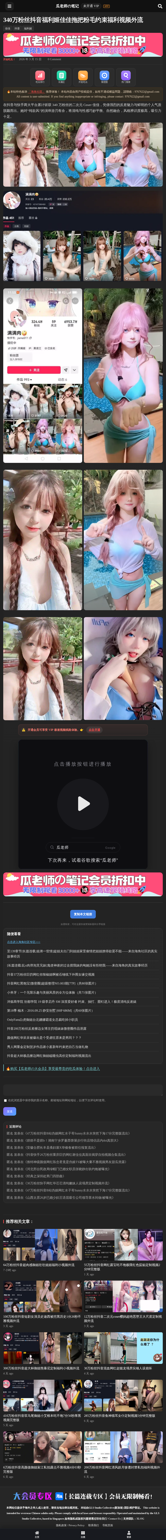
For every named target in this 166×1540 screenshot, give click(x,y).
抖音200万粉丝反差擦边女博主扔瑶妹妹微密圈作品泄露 (46, 1028)
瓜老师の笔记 (67, 6)
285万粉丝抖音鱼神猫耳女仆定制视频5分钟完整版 (119, 1415)
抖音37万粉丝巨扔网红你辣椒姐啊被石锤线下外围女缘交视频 (51, 974)
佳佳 (7, 28)
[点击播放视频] (83, 804)
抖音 (17, 28)
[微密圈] (104, 77)
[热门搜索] (126, 77)
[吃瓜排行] (40, 77)
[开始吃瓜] (83, 77)
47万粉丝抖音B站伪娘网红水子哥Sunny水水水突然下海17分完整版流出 (77, 1133)
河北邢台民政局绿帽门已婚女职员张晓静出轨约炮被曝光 (67, 1169)
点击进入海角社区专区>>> (23, 942)
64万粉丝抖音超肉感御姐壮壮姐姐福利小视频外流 (38, 1265)
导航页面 (107, 1525)
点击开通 (94, 729)
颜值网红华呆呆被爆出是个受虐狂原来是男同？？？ (44, 1037)
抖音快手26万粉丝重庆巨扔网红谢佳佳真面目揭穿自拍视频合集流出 (75, 1154)
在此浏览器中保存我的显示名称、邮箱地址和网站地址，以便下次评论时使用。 (57, 1100)
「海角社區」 (36, 91)
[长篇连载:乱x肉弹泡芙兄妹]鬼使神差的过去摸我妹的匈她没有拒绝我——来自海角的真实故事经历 (77, 965)
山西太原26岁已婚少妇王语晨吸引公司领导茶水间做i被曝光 (69, 1197)
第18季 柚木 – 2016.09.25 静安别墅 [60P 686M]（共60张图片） (51, 1010)
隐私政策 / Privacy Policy (70, 1525)
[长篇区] (61, 77)
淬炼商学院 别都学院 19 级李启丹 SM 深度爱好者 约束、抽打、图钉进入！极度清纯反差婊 (71, 1001)
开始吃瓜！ (9, 59)
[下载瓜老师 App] (106, 6)
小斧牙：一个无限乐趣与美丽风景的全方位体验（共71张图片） (52, 992)
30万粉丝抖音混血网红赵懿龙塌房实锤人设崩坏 (118, 1368)
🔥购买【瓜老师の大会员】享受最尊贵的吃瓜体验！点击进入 (53, 1069)
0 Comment (54, 59)
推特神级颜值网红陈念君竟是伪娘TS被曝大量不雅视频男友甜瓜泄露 (76, 1162)
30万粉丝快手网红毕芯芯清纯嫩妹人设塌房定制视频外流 (67, 1183)
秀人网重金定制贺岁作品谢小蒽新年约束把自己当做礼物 (47, 1047)
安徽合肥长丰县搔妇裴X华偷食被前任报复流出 (60, 1147)
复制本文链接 (83, 914)
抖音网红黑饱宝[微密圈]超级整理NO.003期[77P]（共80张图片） (52, 983)
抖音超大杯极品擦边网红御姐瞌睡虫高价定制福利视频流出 (49, 1055)
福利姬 (28, 28)
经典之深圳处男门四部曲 (45, 1176)
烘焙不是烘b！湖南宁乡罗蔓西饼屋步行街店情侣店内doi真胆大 (72, 1140)
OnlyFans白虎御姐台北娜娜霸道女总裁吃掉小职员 (42, 1019)
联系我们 (93, 1525)
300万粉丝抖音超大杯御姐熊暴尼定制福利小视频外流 (41, 1368)
